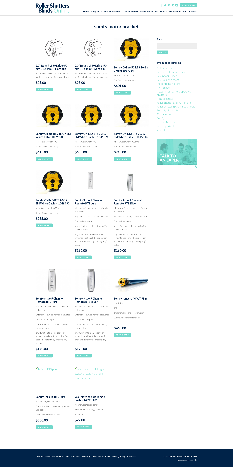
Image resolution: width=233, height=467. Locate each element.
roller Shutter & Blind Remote (174, 102)
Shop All (95, 11)
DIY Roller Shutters (110, 11)
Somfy (160, 118)
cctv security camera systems (173, 71)
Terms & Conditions (101, 456)
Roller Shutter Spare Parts (153, 11)
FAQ (185, 11)
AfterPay (131, 456)
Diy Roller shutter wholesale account (52, 456)
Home (86, 11)
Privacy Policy (118, 456)
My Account (175, 11)
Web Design (181, 460)
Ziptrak (161, 130)
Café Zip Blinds (165, 68)
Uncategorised (165, 126)
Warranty (86, 456)
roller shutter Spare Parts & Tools (176, 106)
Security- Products (167, 110)
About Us (75, 456)
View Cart (189, 5)
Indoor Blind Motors (168, 83)
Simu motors (164, 114)
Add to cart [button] (44, 89)
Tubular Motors (130, 11)
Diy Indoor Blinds (167, 75)
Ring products (165, 98)
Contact (193, 11)
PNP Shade (163, 87)
